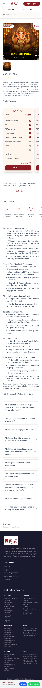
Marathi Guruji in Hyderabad (9, 637)
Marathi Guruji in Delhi (30, 659)
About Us (7, 566)
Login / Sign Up (32, 4)
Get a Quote (21, 191)
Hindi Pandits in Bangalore (8, 603)
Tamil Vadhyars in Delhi (30, 663)
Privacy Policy (9, 579)
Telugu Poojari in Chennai (28, 606)
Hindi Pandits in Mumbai (11, 658)
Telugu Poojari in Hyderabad (9, 629)
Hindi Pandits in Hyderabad (8, 633)
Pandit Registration (11, 573)
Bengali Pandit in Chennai (28, 614)
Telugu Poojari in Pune (30, 635)
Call (24, 684)
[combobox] (11, 9)
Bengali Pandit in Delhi (30, 656)
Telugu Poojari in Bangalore (9, 616)
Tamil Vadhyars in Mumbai (9, 665)
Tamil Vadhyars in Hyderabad (9, 641)
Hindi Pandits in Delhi (29, 654)
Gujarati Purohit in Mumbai (9, 661)
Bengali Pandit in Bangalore (9, 620)
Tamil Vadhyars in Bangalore (9, 612)
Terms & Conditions (11, 576)
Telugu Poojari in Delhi (30, 661)
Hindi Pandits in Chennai (30, 603)
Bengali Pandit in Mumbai (9, 669)
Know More (24, 163)
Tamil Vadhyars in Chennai (28, 599)
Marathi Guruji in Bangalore (9, 607)
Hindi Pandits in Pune (29, 631)
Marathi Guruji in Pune (30, 628)
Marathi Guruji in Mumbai (9, 655)
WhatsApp (35, 684)
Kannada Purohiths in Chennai (29, 610)
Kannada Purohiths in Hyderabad (10, 645)
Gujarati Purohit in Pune (30, 633)
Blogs (6, 569)
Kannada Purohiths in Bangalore (10, 599)
